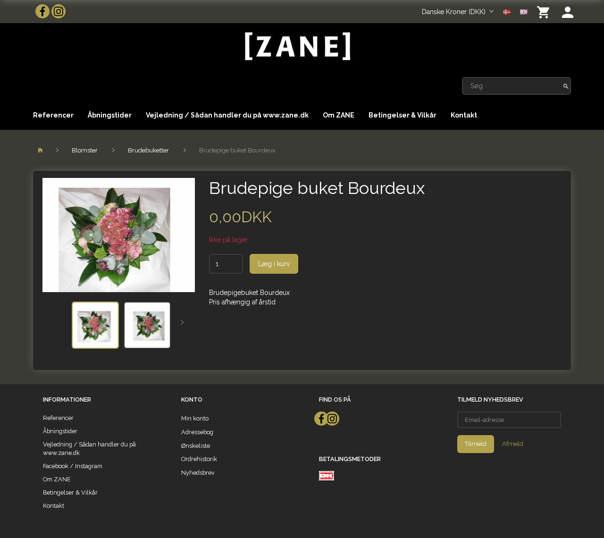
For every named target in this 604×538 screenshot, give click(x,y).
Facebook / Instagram (72, 466)
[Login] (567, 11)
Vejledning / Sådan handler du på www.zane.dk (227, 115)
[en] (523, 11)
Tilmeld (476, 443)
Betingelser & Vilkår (402, 115)
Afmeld (512, 443)
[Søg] (566, 86)
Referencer (53, 115)
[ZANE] (296, 46)
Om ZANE (338, 115)
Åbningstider (110, 115)
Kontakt (464, 115)
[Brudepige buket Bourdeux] (118, 235)
